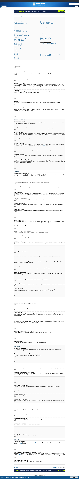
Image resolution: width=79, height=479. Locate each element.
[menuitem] (76, 6)
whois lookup (19, 454)
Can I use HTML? (16, 52)
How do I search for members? (44, 39)
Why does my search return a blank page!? (45, 38)
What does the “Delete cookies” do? (18, 25)
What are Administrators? (43, 19)
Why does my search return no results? (45, 37)
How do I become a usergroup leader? (45, 22)
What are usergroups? (43, 20)
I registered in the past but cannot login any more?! (20, 23)
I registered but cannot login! (18, 21)
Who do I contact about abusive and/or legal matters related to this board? (50, 54)
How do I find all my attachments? (44, 49)
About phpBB (20, 443)
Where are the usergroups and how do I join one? (46, 21)
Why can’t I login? (16, 22)
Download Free (61, 11)
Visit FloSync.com (61, 470)
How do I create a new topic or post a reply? (20, 38)
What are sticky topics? (17, 56)
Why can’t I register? (16, 20)
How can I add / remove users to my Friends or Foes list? (47, 33)
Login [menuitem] (77, 6)
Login (5, 7)
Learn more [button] (29, 477)
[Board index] (39, 4)
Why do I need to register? (17, 19)
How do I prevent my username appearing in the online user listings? (23, 29)
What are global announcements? (18, 55)
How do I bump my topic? (17, 48)
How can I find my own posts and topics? (45, 40)
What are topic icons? (17, 58)
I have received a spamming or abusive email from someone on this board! (50, 29)
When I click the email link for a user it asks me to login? (21, 35)
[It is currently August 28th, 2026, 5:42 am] (64, 14)
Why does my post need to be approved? (19, 47)
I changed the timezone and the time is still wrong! (20, 31)
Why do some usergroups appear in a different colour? (47, 23)
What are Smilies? (16, 53)
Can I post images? (16, 54)
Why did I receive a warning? (18, 45)
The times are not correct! (17, 30)
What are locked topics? (17, 57)
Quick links (1, 6)
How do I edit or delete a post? (18, 39)
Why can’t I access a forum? (18, 43)
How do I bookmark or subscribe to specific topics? (47, 44)
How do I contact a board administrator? (45, 55)
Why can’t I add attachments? (18, 44)
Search (2, 7)
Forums (5, 6)
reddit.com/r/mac (52, 0)
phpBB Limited (36, 442)
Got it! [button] (74, 477)
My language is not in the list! (18, 32)
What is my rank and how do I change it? (19, 34)
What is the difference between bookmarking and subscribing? (48, 43)
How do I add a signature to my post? (19, 40)
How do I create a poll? (17, 41)
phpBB (44, 145)
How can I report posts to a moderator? (19, 46)
